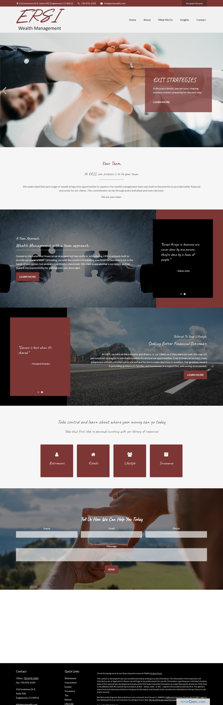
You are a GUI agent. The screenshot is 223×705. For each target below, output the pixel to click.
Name (46, 528)
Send (111, 569)
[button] (132, 19)
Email (111, 528)
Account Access (194, 3)
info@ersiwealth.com (115, 3)
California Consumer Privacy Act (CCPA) (182, 697)
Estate (68, 686)
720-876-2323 (88, 3)
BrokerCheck (156, 673)
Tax (66, 695)
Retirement (70, 678)
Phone (176, 528)
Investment (71, 682)
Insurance (70, 691)
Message (111, 546)
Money (68, 699)
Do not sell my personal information (164, 700)
